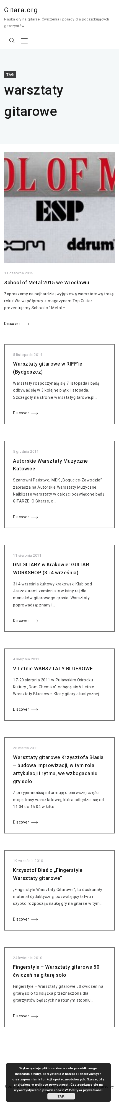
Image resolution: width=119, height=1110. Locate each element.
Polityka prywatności (86, 1090)
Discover (12, 323)
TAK (61, 1096)
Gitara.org (21, 10)
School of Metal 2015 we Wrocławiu (46, 282)
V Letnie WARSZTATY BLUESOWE (53, 668)
